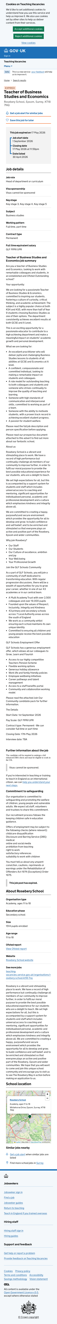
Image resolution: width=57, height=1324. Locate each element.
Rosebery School (18, 1100)
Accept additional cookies (28, 28)
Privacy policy (22, 1271)
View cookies (28, 43)
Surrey (39, 1162)
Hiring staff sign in (13, 1230)
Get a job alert (17, 1154)
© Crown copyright (28, 1317)
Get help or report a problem (19, 1253)
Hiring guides (11, 1235)
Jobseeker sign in (13, 1192)
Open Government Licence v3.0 (21, 1292)
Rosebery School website (19, 960)
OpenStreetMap (35, 1142)
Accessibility (36, 1275)
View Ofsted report (16, 948)
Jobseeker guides (13, 1202)
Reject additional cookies (28, 36)
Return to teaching (14, 1208)
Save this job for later (22, 120)
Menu (7, 66)
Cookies (8, 1271)
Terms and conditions (15, 1275)
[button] (29, 1117)
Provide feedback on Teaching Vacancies (26, 1258)
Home (7, 80)
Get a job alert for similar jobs (26, 113)
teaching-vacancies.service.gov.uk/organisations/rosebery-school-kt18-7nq (28, 974)
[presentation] (28, 1117)
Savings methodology (15, 1278)
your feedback (38, 72)
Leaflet (18, 1142)
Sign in (7, 56)
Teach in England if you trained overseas (25, 1213)
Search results (19, 80)
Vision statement (39, 1278)
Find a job (9, 1197)
